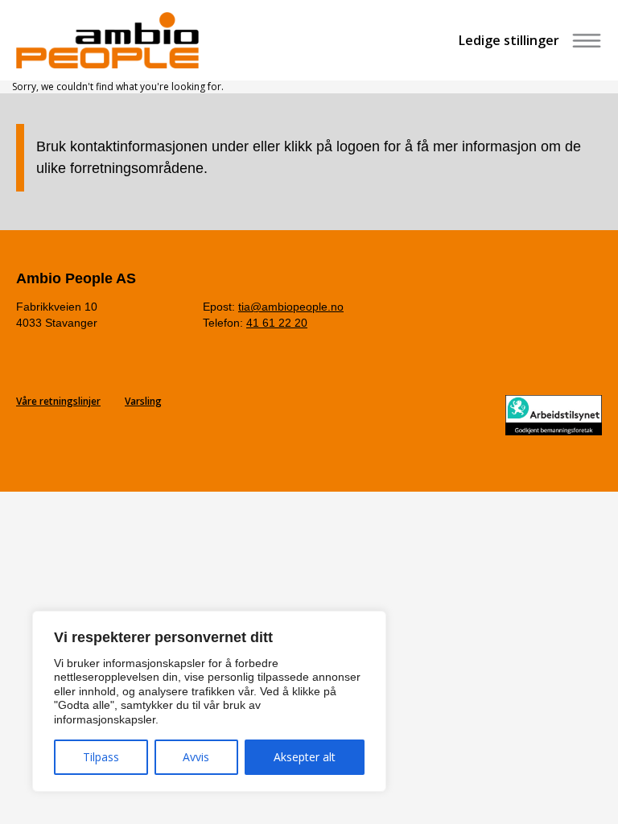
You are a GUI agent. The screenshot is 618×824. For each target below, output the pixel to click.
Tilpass (101, 756)
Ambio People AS (76, 278)
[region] (209, 702)
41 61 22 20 (276, 322)
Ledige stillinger (509, 40)
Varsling (143, 401)
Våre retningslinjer (58, 401)
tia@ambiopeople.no (291, 306)
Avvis (196, 756)
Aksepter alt (305, 756)
